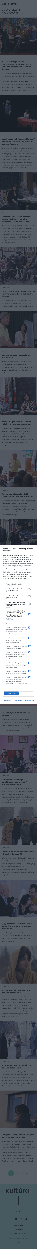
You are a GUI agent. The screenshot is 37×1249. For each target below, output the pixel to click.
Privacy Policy (29, 700)
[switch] (29, 589)
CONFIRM (11, 693)
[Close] (33, 549)
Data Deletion (7, 700)
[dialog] (18, 624)
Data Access (18, 700)
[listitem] (18, 584)
